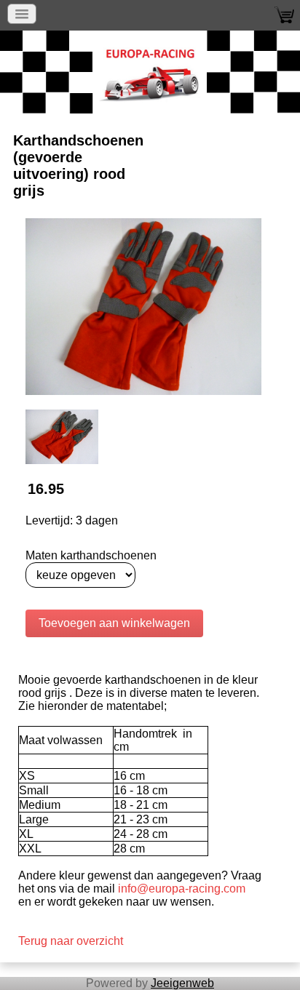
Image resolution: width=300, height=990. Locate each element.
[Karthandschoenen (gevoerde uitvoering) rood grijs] (143, 306)
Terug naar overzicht (70, 941)
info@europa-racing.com (181, 888)
